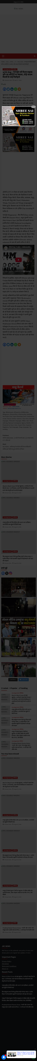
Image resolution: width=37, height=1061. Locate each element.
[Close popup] (33, 106)
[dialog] (18, 116)
